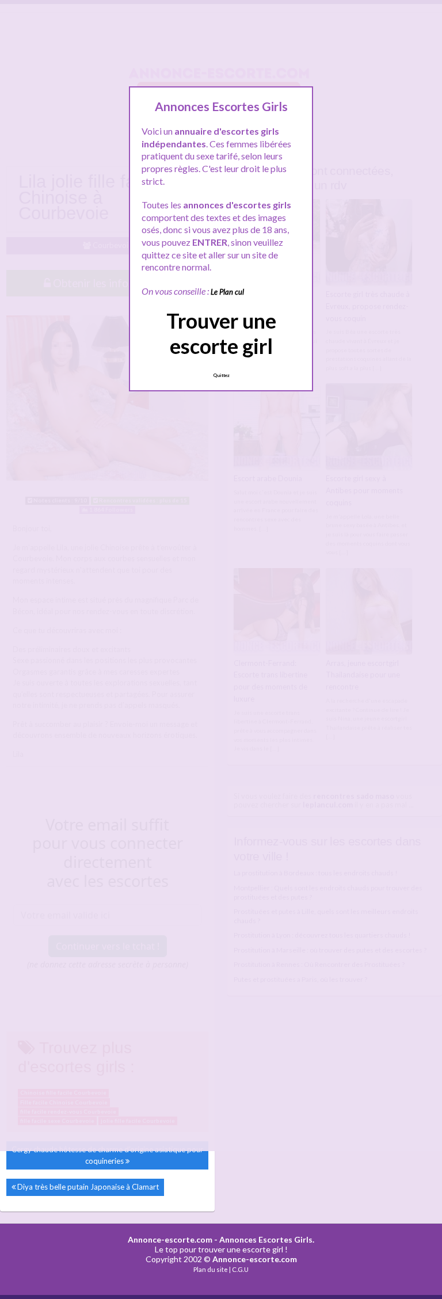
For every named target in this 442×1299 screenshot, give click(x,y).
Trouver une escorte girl (221, 333)
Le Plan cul (227, 291)
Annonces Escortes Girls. (266, 1239)
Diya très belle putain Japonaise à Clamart (88, 1186)
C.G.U (240, 1269)
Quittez (221, 375)
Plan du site (210, 1269)
